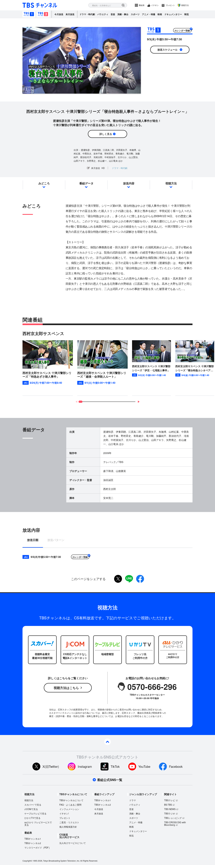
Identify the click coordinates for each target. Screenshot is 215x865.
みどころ (44, 183)
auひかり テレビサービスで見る (38, 823)
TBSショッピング (173, 817)
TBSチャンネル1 (29, 14)
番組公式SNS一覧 (109, 779)
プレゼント (170, 5)
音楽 (113, 14)
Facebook (176, 766)
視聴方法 (185, 5)
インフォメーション (69, 809)
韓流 (186, 14)
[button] (138, 401)
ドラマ (132, 800)
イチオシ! (64, 813)
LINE (129, 579)
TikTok (115, 766)
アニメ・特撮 (148, 14)
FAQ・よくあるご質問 (70, 804)
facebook (140, 579)
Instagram (85, 766)
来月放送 (70, 14)
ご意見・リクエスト (69, 822)
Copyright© (27, 860)
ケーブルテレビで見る (35, 813)
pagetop (107, 741)
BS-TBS (168, 804)
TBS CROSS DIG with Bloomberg (175, 823)
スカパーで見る (32, 804)
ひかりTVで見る (32, 817)
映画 (160, 14)
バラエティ (102, 14)
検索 (123, 5)
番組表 (141, 5)
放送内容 (128, 183)
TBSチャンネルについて (71, 800)
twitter (118, 579)
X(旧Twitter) (50, 766)
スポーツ (135, 14)
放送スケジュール (167, 49)
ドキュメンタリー (173, 14)
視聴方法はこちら (66, 687)
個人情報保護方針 (68, 826)
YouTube (144, 766)
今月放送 (58, 14)
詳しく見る (105, 134)
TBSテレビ (169, 800)
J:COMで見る (31, 809)
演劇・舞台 (122, 14)
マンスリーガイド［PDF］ (37, 847)
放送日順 (32, 540)
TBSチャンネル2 (43, 14)
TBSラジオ (169, 813)
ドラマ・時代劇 (87, 14)
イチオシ (155, 5)
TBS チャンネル (40, 5)
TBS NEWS (169, 809)
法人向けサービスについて (72, 843)
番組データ (86, 183)
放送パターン (55, 540)
